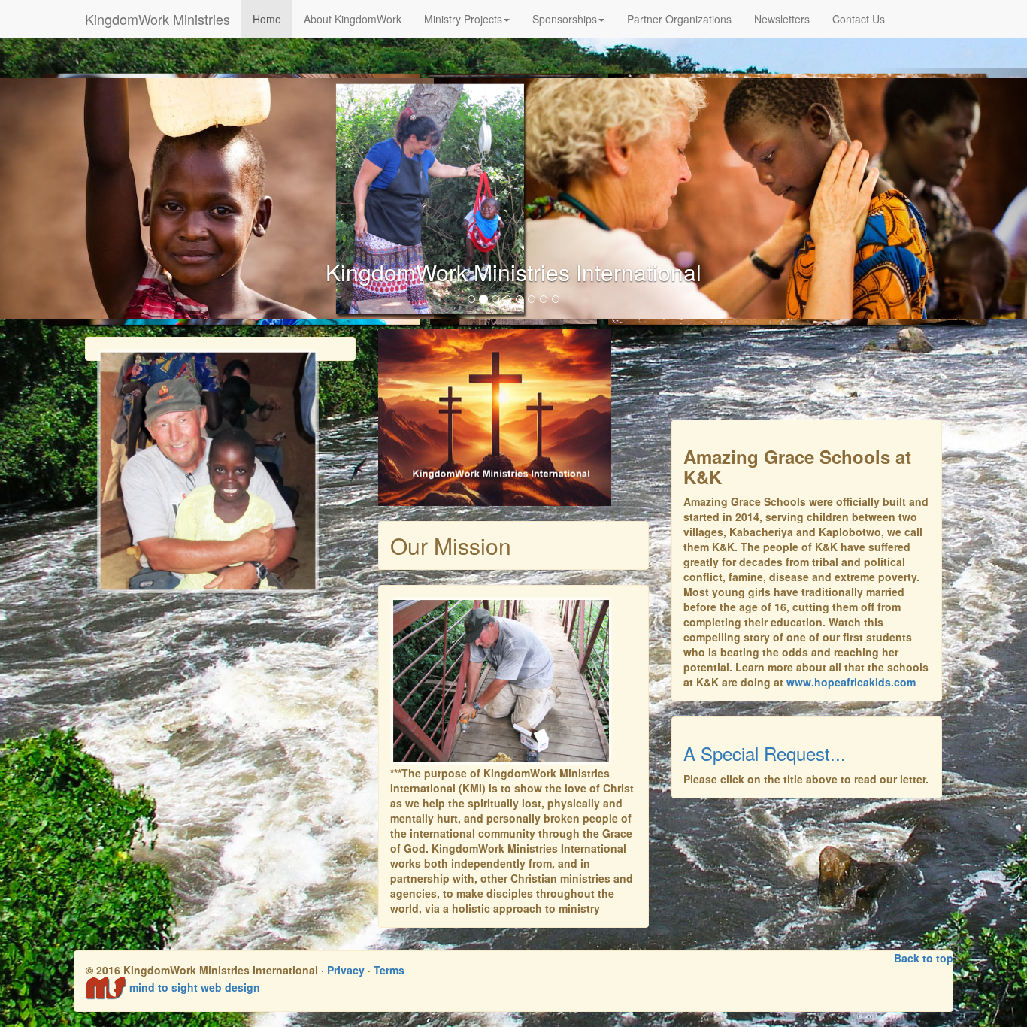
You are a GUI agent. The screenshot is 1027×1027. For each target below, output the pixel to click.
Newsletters (782, 18)
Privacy (346, 969)
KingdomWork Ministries (157, 19)
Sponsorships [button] (564, 18)
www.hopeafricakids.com (851, 681)
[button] (77, 198)
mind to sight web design (194, 987)
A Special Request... (764, 753)
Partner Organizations (679, 18)
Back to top (923, 957)
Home (267, 18)
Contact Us (858, 18)
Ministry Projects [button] (463, 18)
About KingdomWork (352, 18)
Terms (389, 969)
